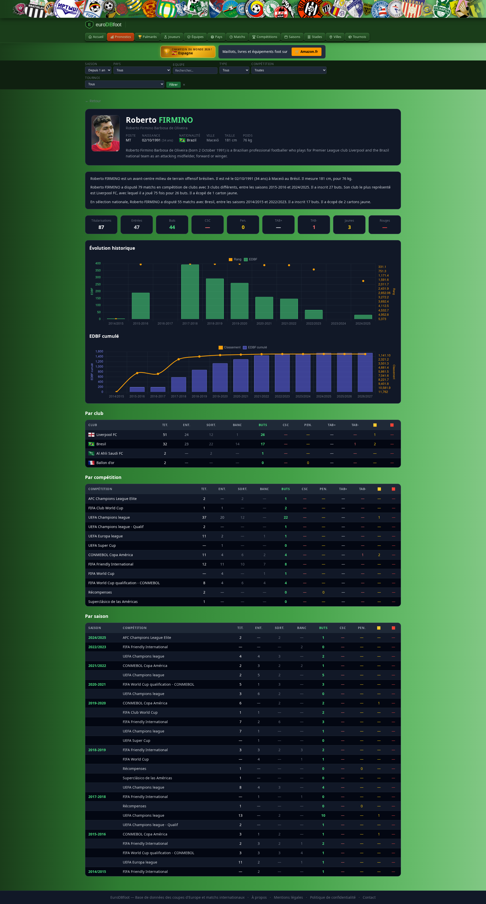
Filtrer (173, 84)
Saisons (294, 36)
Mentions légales (288, 897)
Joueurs (174, 36)
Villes (337, 36)
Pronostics (123, 36)
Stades (317, 36)
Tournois (359, 36)
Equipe (179, 65)
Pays (218, 36)
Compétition (262, 64)
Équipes (198, 36)
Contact (369, 897)
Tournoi (92, 78)
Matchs (239, 36)
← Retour (93, 100)
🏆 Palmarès (147, 36)
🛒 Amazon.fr (306, 51)
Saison (91, 64)
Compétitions (267, 36)
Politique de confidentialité (333, 897)
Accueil (98, 36)
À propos (259, 897)
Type (223, 64)
